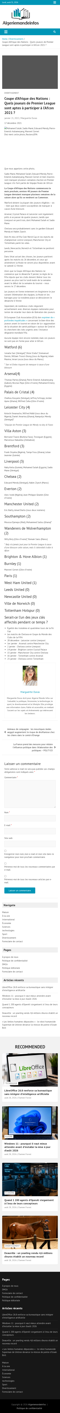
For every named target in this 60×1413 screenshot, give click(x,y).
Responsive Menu (55, 2)
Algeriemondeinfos (37, 1404)
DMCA (5, 964)
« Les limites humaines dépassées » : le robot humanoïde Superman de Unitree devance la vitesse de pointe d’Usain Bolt (29, 1024)
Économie (6, 923)
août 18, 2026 (10, 1260)
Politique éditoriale (11, 968)
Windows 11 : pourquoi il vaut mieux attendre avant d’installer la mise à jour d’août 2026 (27, 1147)
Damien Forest (24, 1097)
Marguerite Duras (29, 118)
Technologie (11, 1083)
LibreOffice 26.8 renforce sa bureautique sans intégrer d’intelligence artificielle (28, 1092)
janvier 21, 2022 (11, 118)
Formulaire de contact (12, 941)
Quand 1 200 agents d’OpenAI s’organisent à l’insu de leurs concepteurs (29, 1201)
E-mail (8, 825)
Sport (4, 934)
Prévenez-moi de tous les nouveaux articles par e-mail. (28, 881)
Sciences (6, 926)
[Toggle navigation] (6, 31)
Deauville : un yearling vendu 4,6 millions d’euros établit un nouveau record (28, 1254)
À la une (6, 915)
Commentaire (11, 777)
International (8, 919)
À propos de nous (10, 957)
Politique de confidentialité (15, 960)
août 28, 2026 (10, 1097)
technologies (8, 930)
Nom (7, 812)
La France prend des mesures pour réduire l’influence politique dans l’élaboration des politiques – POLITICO (33, 747)
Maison (5, 912)
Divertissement (11, 93)
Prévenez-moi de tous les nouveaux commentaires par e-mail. (29, 868)
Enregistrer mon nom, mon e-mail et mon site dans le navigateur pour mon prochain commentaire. (29, 855)
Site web (8, 838)
